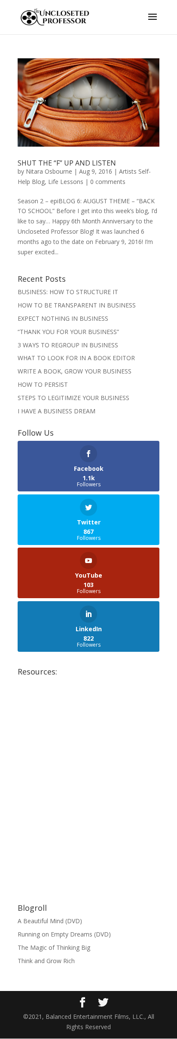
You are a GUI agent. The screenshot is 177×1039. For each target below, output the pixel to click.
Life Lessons (65, 182)
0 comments (107, 182)
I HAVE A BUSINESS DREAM (56, 411)
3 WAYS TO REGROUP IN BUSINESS (68, 345)
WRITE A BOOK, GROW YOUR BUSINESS (74, 371)
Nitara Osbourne (49, 171)
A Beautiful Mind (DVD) (50, 921)
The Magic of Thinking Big (54, 947)
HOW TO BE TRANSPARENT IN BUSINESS (77, 305)
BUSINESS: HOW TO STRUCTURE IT (68, 292)
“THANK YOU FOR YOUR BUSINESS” (68, 332)
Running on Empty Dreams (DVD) (64, 934)
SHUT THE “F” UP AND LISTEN (67, 163)
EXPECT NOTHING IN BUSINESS (63, 318)
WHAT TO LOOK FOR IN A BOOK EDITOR (76, 358)
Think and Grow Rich (46, 961)
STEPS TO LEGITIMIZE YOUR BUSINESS (73, 398)
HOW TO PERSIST (43, 384)
